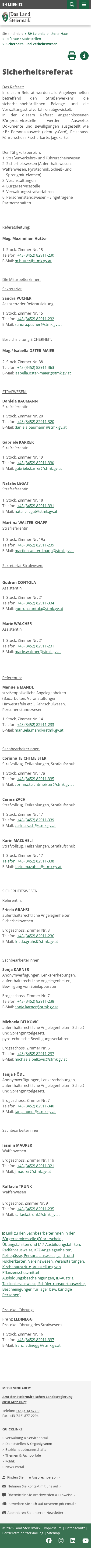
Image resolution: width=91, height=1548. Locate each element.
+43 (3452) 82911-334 (35, 603)
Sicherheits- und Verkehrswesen (31, 44)
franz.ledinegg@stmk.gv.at (38, 1345)
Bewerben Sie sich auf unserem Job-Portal (41, 1503)
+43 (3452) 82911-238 (35, 1001)
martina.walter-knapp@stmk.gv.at (44, 550)
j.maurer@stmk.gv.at (33, 1171)
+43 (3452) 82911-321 (35, 1165)
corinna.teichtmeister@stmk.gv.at (44, 784)
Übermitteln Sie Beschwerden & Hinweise (40, 1495)
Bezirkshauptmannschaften (27, 1449)
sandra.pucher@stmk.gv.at (38, 324)
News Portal (14, 1467)
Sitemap (53, 1533)
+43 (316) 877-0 (27, 1410)
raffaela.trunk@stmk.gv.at (37, 1214)
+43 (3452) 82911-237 (35, 1053)
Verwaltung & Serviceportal (26, 1438)
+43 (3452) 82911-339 (35, 819)
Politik (10, 1461)
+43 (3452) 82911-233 (35, 724)
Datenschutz (75, 1528)
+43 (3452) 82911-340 (35, 1106)
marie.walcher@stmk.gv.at (38, 651)
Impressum (53, 1528)
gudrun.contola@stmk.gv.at (39, 608)
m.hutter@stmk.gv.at (33, 260)
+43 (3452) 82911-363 (35, 367)
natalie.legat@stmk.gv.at (36, 511)
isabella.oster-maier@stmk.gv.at (43, 373)
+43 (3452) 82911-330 (35, 462)
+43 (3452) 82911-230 (35, 255)
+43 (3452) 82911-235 (35, 1208)
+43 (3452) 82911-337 (35, 1339)
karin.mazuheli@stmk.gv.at (38, 866)
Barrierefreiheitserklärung (22, 1533)
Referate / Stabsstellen (23, 38)
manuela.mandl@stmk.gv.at (39, 730)
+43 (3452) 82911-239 (35, 545)
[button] (72, 4)
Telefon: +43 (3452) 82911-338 (28, 861)
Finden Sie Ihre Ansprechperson (33, 1477)
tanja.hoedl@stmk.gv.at (35, 1111)
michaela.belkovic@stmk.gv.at (41, 1059)
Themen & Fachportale (23, 1455)
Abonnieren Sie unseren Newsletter (35, 1512)
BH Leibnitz (37, 33)
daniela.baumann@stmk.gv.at (41, 427)
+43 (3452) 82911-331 (35, 505)
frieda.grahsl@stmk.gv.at (36, 941)
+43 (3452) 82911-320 (35, 421)
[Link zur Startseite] (16, 17)
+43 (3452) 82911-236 (35, 935)
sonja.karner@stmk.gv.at (36, 1006)
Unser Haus (59, 33)
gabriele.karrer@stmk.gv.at (38, 468)
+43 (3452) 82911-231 (35, 646)
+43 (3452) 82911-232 (35, 318)
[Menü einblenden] (84, 4)
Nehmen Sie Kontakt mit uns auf (33, 1486)
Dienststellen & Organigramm (28, 1443)
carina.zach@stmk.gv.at (35, 825)
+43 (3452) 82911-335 (35, 778)
